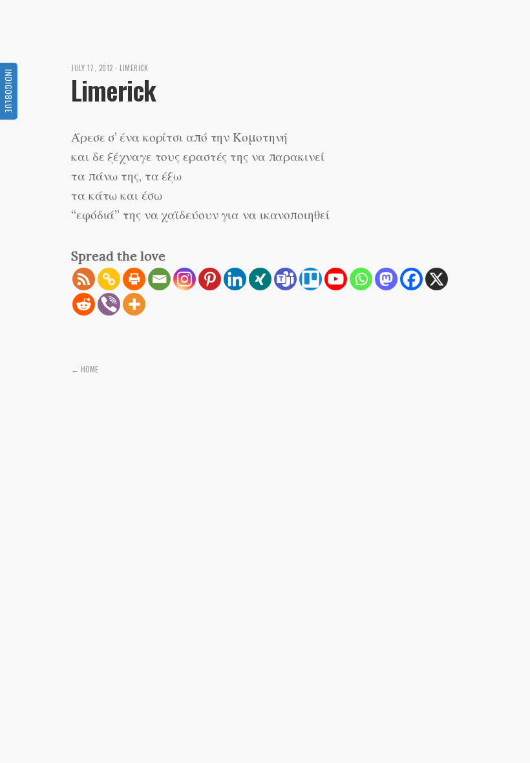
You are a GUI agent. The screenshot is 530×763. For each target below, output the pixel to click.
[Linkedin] (235, 279)
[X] (436, 279)
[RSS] (83, 279)
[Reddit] (83, 304)
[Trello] (310, 279)
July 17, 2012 (92, 68)
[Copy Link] (109, 279)
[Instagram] (184, 279)
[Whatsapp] (361, 279)
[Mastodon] (386, 279)
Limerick (134, 68)
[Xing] (260, 279)
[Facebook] (411, 279)
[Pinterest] (209, 279)
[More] (134, 304)
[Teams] (285, 279)
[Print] (134, 279)
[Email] (159, 279)
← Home (84, 368)
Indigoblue (8, 91)
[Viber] (109, 304)
